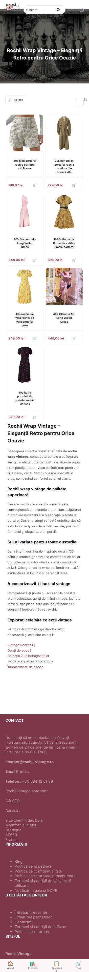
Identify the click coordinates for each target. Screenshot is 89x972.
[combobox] (39, 10)
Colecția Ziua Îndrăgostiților (28, 656)
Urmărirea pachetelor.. (34, 917)
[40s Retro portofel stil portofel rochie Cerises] (24, 364)
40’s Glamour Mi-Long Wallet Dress (25, 243)
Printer (22, 771)
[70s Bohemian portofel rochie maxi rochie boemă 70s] (64, 133)
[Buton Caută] (58, 10)
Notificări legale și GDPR (36, 890)
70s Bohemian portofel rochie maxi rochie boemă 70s (64, 166)
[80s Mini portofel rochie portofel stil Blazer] (24, 133)
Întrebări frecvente (31, 912)
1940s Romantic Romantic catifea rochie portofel (64, 243)
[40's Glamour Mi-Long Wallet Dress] (24, 211)
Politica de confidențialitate (38, 871)
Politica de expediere (33, 866)
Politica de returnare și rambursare (45, 875)
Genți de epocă (19, 650)
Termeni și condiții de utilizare (41, 926)
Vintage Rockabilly (21, 645)
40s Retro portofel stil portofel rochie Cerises (25, 398)
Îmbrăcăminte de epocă (25, 667)
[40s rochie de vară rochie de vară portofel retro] (24, 286)
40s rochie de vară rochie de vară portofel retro (24, 319)
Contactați (23, 922)
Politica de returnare (32, 931)
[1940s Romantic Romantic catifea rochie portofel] (64, 211)
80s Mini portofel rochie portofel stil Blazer (24, 164)
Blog (18, 861)
